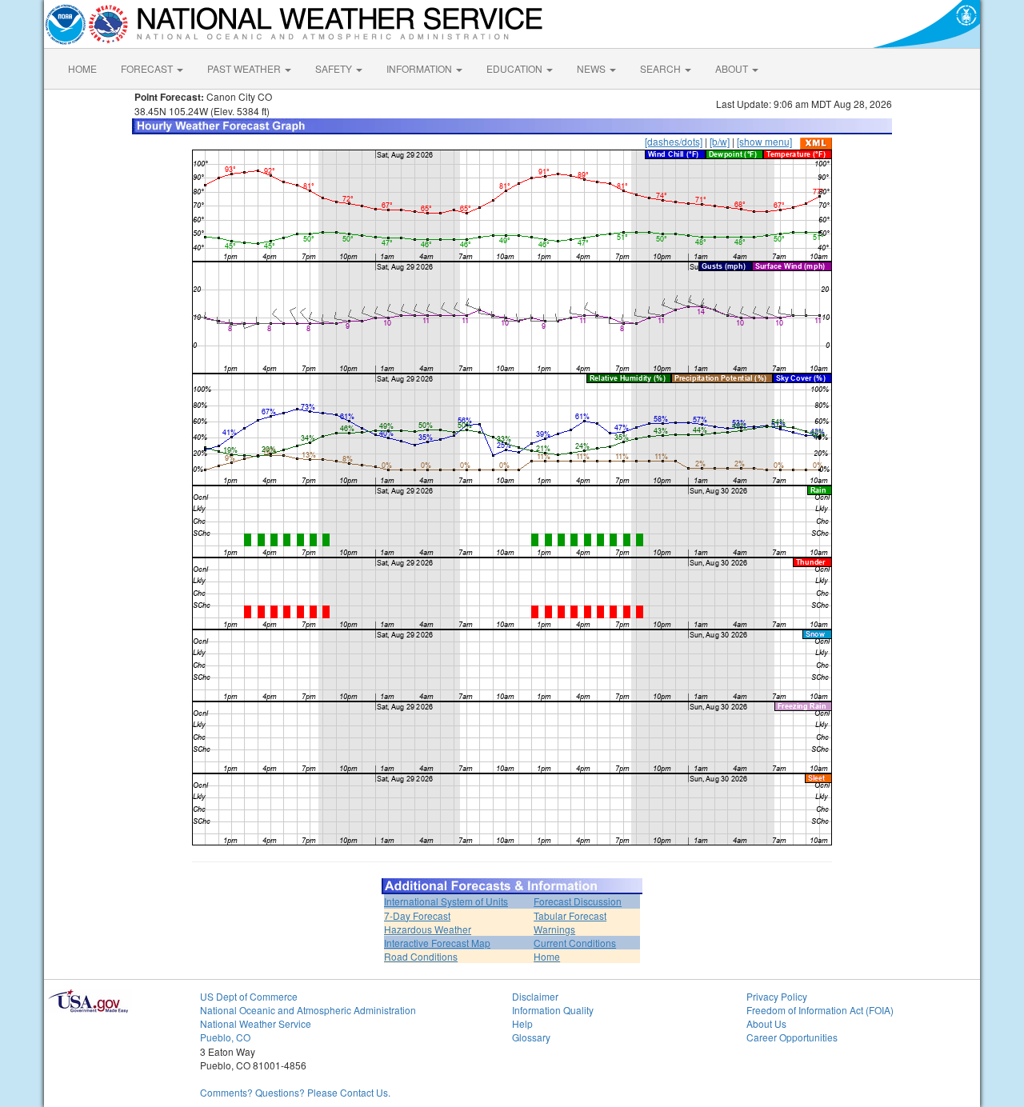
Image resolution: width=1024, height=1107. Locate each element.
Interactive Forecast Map (437, 942)
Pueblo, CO (225, 1037)
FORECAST (148, 68)
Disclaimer (535, 996)
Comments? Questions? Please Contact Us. (295, 1092)
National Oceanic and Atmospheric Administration (308, 1010)
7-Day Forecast (417, 915)
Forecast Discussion (578, 901)
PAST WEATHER (245, 68)
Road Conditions (421, 956)
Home (547, 956)
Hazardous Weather (427, 929)
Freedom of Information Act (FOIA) (820, 1010)
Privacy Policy (776, 996)
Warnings (554, 929)
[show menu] (764, 141)
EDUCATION (515, 68)
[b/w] (720, 141)
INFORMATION (420, 68)
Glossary (531, 1037)
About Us (766, 1023)
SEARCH (661, 68)
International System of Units (446, 901)
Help (522, 1023)
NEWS (592, 68)
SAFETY (334, 68)
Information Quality (553, 1010)
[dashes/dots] (673, 141)
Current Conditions (575, 942)
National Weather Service (255, 1023)
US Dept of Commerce (249, 996)
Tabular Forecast (570, 915)
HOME (82, 68)
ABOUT (732, 68)
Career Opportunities (792, 1037)
